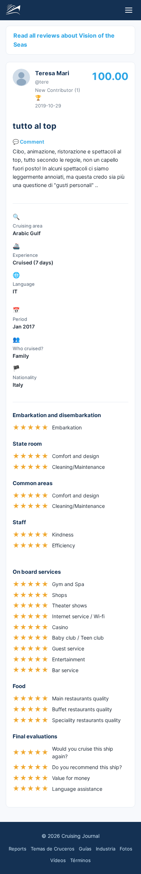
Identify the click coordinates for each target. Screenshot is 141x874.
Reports (17, 849)
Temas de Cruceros (52, 849)
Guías (85, 849)
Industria (105, 849)
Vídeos (58, 860)
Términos (80, 860)
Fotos (126, 849)
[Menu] (128, 10)
